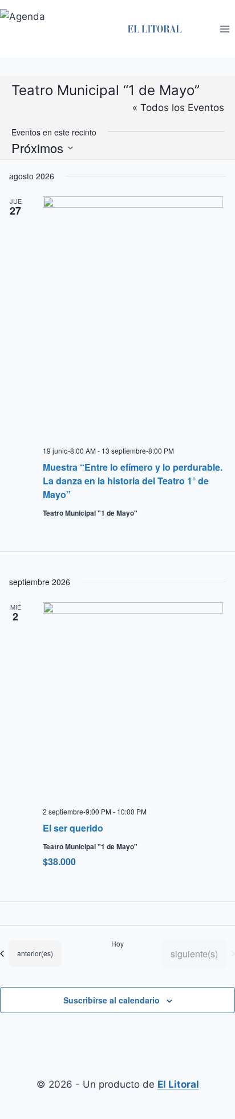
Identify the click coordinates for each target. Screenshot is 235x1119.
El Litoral (178, 1084)
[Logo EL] (154, 28)
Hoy (117, 943)
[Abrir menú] (224, 29)
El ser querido (73, 827)
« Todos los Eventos (178, 107)
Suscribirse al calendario (111, 1000)
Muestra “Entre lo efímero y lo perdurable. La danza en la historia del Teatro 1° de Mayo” (132, 480)
